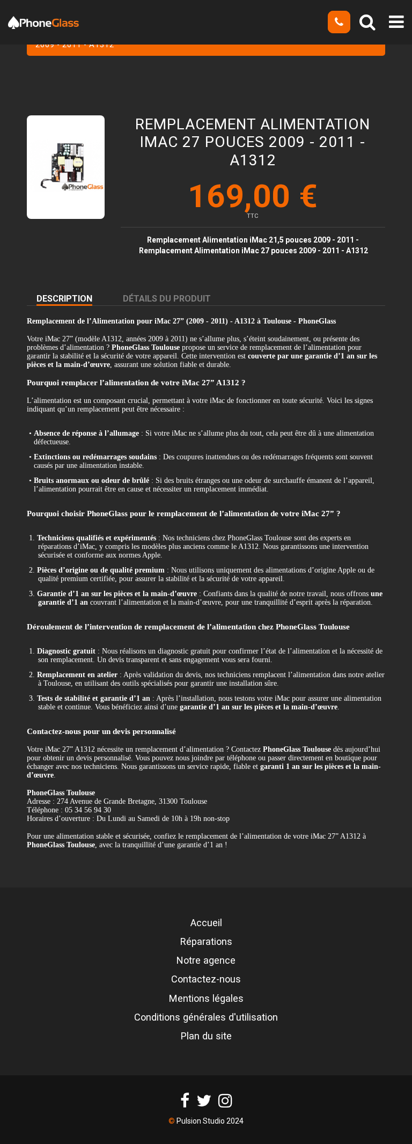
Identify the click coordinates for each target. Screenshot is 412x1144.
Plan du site (206, 1036)
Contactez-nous (206, 979)
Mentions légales (206, 998)
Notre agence (206, 960)
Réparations (206, 941)
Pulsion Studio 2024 (210, 1121)
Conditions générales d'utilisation (206, 1017)
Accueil (206, 923)
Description (64, 299)
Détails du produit (167, 299)
